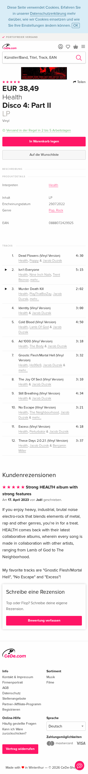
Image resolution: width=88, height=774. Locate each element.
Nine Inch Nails (40, 274)
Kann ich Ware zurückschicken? (14, 731)
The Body (37, 346)
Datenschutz (11, 693)
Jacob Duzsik (52, 260)
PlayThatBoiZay (40, 294)
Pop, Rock (56, 210)
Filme (50, 682)
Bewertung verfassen (44, 620)
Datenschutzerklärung (48, 13)
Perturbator (37, 431)
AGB (5, 688)
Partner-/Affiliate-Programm (21, 704)
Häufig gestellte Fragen (19, 724)
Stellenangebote (14, 699)
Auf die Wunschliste (44, 155)
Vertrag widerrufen (20, 749)
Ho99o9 (35, 365)
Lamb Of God (39, 327)
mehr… (34, 280)
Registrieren (11, 710)
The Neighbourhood (44, 412)
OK (75, 25)
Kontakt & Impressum (17, 677)
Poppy (34, 260)
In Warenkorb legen (44, 141)
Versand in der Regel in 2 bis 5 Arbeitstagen (38, 130)
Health (53, 185)
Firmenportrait (12, 682)
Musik (50, 677)
